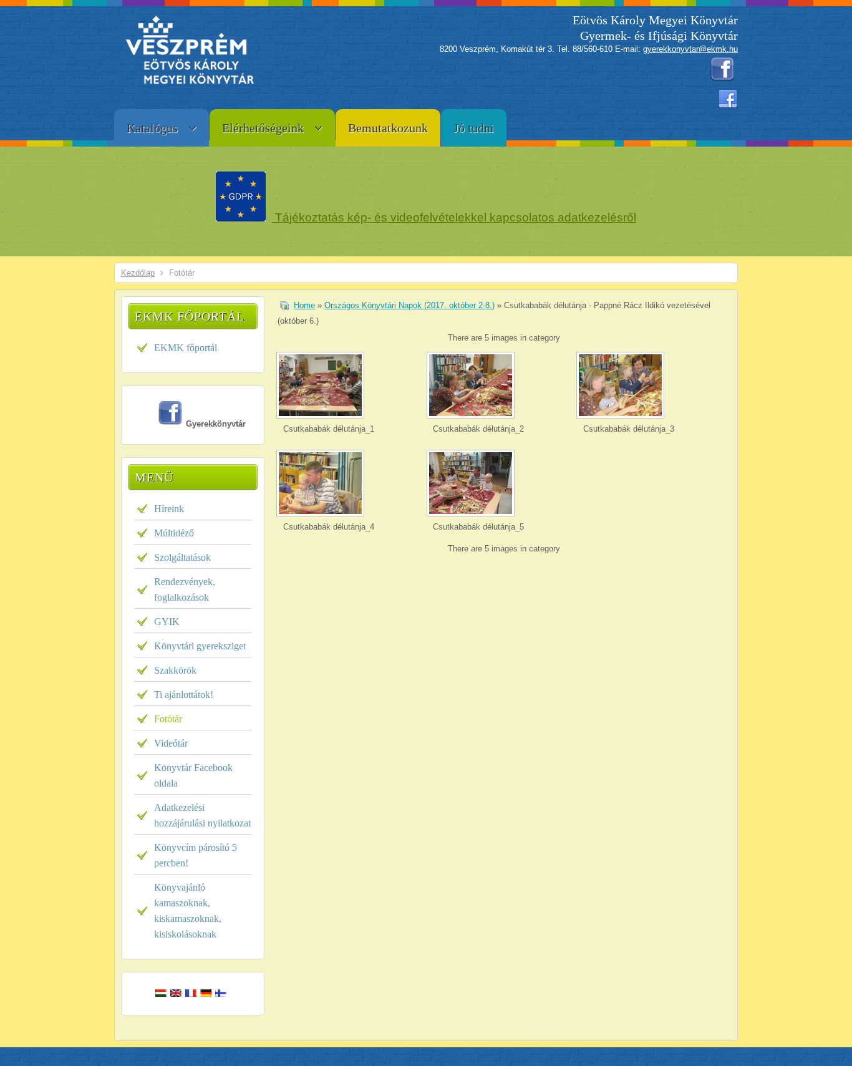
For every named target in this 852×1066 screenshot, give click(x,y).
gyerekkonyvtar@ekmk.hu (690, 49)
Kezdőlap (138, 273)
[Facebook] (728, 99)
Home (304, 305)
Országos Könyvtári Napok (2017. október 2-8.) (409, 305)
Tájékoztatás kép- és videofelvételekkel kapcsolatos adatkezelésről (454, 217)
